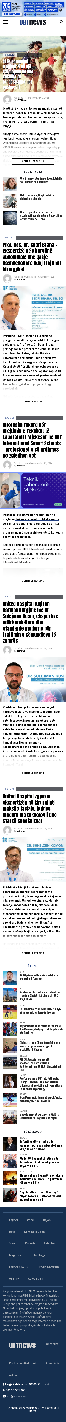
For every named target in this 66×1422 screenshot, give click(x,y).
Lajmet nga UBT (19, 1267)
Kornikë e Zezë (34, 1231)
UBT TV (14, 1278)
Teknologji (38, 1255)
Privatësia (52, 1363)
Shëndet (49, 1243)
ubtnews (21, 279)
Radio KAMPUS (49, 1267)
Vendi (30, 1220)
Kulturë (30, 1243)
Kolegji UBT (35, 1278)
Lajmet (13, 1220)
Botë (12, 1231)
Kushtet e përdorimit (23, 1363)
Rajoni (47, 1220)
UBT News (22, 100)
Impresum (51, 1344)
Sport (12, 1243)
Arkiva (13, 1375)
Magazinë (15, 1255)
